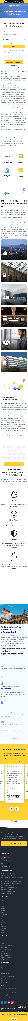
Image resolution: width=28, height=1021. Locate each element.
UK (1, 918)
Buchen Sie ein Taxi (14, 843)
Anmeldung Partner (6, 995)
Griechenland (4, 914)
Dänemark (3, 928)
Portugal (3, 910)
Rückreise (9, 43)
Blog (2, 968)
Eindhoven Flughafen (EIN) (8, 891)
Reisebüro (3, 978)
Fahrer (22, 436)
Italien (2, 912)
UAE (2, 920)
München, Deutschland (7, 941)
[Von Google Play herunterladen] (19, 1)
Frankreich (3, 904)
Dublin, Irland (4, 943)
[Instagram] (12, 1002)
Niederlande (4, 902)
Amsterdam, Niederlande (7, 945)
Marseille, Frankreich (6, 957)
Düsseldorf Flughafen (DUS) (8, 875)
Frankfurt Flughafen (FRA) (8, 873)
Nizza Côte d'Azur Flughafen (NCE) (10, 887)
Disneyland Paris (5, 959)
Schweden (3, 926)
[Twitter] (5, 1002)
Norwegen (3, 924)
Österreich (3, 922)
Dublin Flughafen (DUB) (7, 893)
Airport (16, 6)
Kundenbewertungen (6, 970)
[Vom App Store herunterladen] (9, 1)
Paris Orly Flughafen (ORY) (8, 885)
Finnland (3, 930)
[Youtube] (9, 1002)
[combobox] (14, 31)
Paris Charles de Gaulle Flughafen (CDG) (11, 883)
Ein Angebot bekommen (14, 62)
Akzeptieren (14, 1019)
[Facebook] (2, 1002)
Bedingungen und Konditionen (8, 989)
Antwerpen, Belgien (6, 949)
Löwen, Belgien (4, 951)
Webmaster (4, 980)
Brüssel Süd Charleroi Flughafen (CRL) (11, 881)
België (2, 900)
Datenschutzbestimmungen (8, 991)
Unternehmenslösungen (7, 976)
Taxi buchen (14, 464)
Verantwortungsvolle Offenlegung (10, 993)
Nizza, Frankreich (5, 955)
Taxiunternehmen (5, 982)
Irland (2, 916)
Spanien (3, 908)
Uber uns (3, 966)
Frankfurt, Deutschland (7, 939)
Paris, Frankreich (5, 953)
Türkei (2, 932)
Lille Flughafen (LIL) (6, 889)
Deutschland (9, 632)
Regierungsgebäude (6, 688)
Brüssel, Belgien (5, 947)
